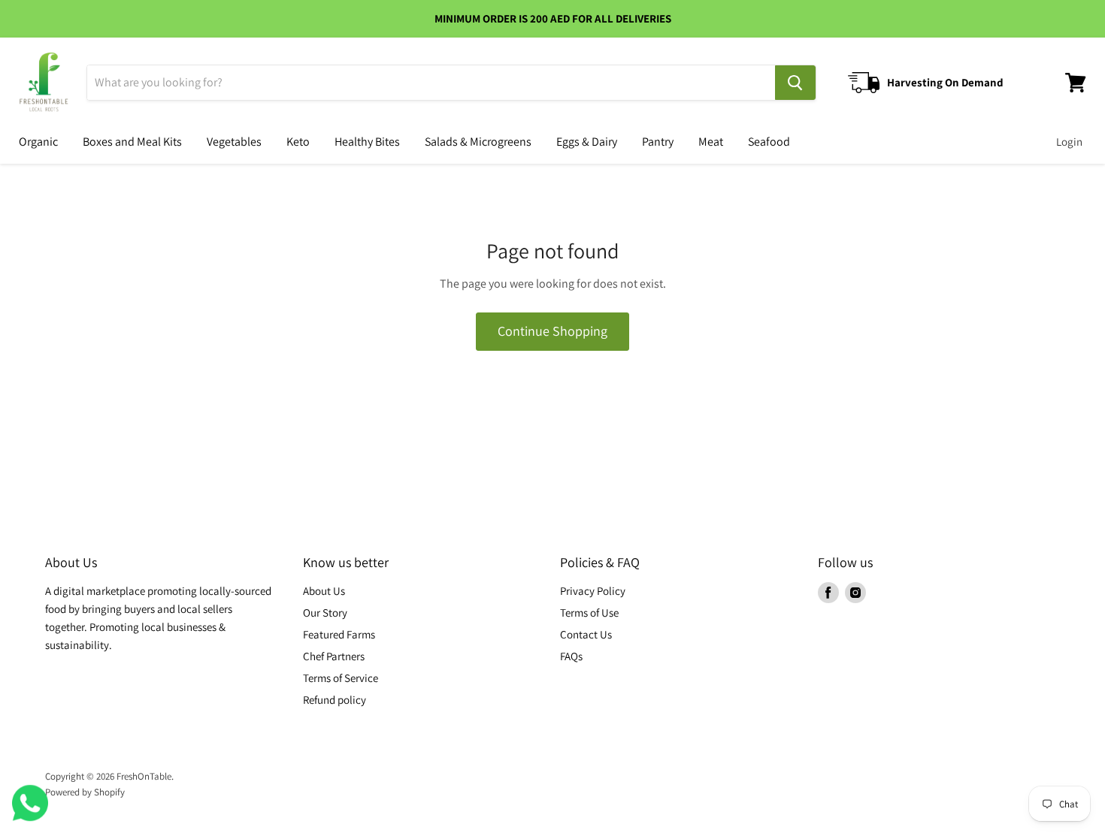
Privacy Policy (592, 591)
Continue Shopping (552, 331)
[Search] (795, 82)
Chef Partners (334, 656)
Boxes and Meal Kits (132, 141)
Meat (710, 141)
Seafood (769, 141)
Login (1069, 141)
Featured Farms (339, 634)
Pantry (658, 141)
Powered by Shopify (85, 792)
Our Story (325, 612)
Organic (38, 141)
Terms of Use (589, 612)
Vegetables (234, 141)
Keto (298, 141)
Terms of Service (340, 678)
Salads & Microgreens (478, 141)
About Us (324, 591)
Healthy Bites (367, 141)
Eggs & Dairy (586, 141)
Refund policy (334, 700)
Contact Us (586, 634)
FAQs (571, 656)
